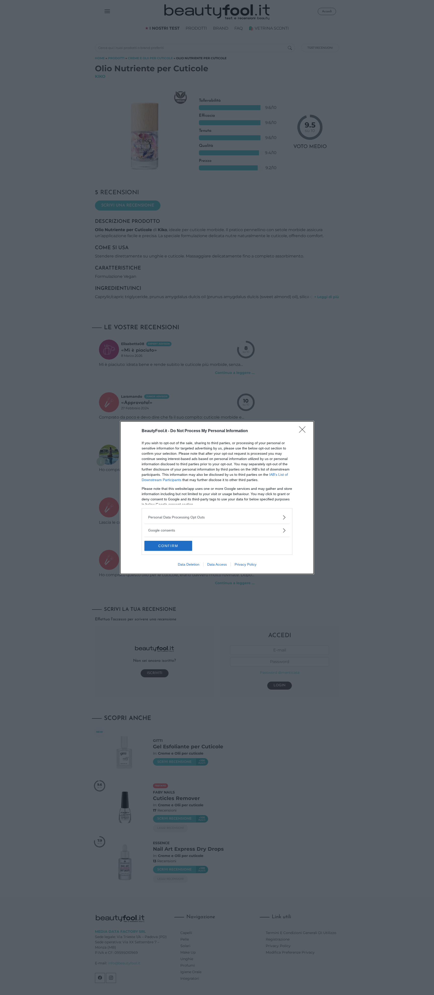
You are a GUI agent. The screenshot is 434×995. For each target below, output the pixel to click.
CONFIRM (168, 546)
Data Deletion (188, 564)
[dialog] (217, 497)
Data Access (217, 564)
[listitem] (217, 517)
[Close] (304, 431)
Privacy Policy (245, 564)
